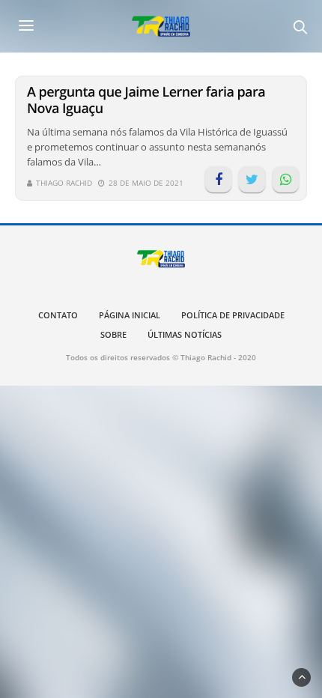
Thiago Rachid (64, 182)
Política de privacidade (233, 315)
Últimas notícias (185, 334)
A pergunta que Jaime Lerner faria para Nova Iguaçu (146, 100)
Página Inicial (129, 315)
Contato (58, 315)
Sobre (113, 334)
